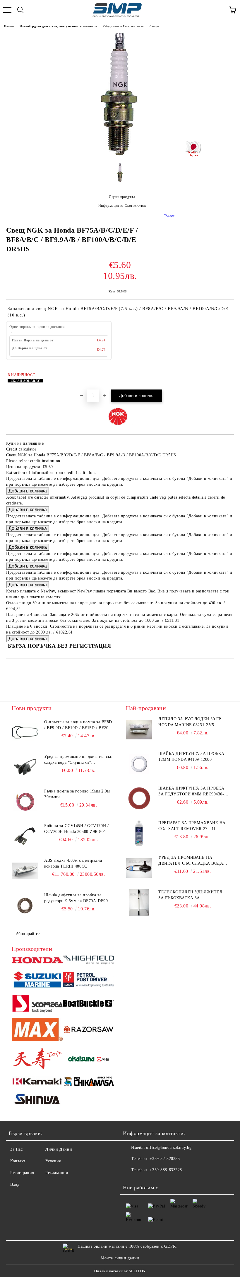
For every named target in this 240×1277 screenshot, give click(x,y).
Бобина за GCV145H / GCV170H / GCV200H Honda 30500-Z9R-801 (76, 829)
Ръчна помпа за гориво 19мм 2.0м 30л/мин (77, 794)
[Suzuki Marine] (37, 980)
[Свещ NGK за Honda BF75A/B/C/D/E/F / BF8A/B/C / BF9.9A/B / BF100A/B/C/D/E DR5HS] (120, 154)
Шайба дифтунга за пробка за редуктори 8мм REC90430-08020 (191, 791)
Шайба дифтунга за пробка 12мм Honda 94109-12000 (191, 756)
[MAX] (37, 1030)
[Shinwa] (37, 1100)
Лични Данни (58, 1149)
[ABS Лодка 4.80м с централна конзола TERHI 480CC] (25, 871)
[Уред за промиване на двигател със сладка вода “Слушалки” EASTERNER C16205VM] (139, 868)
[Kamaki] (37, 1082)
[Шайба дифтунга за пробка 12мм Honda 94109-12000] (139, 764)
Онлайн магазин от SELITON (120, 1271)
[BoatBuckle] (88, 1004)
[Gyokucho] (88, 1030)
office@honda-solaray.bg (168, 1147)
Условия (53, 1161)
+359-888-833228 (166, 1170)
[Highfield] (88, 960)
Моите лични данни (120, 1258)
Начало (9, 26)
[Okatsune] (88, 1059)
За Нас (16, 1149)
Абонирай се (28, 934)
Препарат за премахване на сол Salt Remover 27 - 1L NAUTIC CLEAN (192, 826)
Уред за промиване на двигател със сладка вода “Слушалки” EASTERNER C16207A (78, 759)
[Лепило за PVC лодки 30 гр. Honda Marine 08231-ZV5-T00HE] (139, 729)
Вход (14, 1184)
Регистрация (22, 1173)
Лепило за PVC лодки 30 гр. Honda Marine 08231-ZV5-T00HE (190, 722)
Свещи (154, 26)
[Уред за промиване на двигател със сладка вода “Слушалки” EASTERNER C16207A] (25, 767)
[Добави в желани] (225, 375)
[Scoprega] (37, 1004)
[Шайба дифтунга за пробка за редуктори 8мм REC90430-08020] (139, 798)
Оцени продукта (122, 197)
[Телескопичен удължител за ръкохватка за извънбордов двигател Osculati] (139, 902)
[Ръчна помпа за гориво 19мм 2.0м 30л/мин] (25, 801)
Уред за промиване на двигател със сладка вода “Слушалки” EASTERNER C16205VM (190, 860)
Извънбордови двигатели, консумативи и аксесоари (58, 26)
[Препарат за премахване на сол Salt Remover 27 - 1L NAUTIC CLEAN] (139, 833)
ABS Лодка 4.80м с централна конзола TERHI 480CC (73, 863)
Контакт (17, 1161)
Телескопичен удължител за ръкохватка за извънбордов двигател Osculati (190, 895)
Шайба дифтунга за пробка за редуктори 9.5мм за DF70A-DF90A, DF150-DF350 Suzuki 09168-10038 (78, 898)
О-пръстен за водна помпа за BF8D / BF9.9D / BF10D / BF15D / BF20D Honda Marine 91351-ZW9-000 (78, 725)
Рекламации (56, 1173)
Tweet (169, 216)
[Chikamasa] (88, 1082)
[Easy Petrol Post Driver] (88, 980)
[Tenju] (37, 1059)
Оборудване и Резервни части (123, 26)
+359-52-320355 (165, 1158)
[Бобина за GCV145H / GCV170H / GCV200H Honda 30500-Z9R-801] (25, 836)
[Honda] (37, 961)
